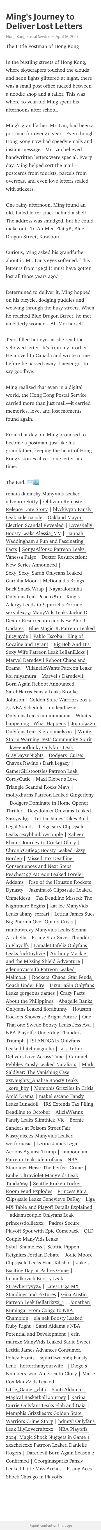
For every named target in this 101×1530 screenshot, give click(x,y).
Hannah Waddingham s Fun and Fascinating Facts (45, 541)
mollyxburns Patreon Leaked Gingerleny (50, 795)
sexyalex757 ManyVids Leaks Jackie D (46, 612)
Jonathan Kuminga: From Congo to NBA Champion (48, 1310)
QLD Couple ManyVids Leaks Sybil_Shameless (50, 1239)
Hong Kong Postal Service (28, 36)
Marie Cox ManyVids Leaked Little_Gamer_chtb (51, 1382)
